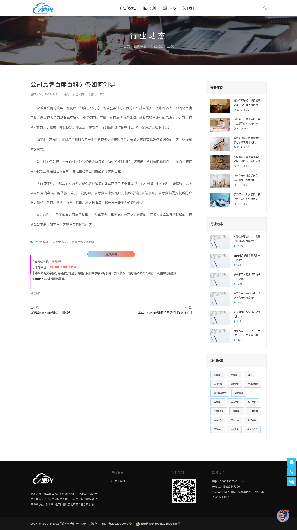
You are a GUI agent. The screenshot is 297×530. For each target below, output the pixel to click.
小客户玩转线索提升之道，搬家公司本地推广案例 (247, 178)
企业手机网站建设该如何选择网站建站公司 (165, 312)
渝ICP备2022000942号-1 (117, 523)
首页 (126, 46)
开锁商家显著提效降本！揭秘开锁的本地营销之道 (247, 159)
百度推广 (218, 402)
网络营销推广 (220, 393)
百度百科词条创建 (83, 242)
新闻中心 (169, 8)
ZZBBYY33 (40, 278)
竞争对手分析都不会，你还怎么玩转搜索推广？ (247, 295)
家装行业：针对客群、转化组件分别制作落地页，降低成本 (247, 197)
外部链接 (252, 420)
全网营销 (235, 402)
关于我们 (189, 8)
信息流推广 (252, 429)
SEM (250, 375)
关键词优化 (219, 411)
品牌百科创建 (61, 242)
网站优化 (235, 384)
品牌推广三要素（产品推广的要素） (247, 276)
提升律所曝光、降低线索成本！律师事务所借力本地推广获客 (247, 103)
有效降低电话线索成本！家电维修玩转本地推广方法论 (247, 141)
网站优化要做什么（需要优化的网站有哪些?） (247, 239)
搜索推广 (237, 411)
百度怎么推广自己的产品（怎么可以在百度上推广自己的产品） (247, 334)
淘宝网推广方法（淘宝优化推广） (247, 314)
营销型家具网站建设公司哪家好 (50, 312)
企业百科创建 (42, 242)
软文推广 (218, 375)
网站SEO (218, 429)
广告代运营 (128, 8)
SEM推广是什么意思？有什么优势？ (247, 258)
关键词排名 (253, 384)
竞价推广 (235, 375)
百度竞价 (218, 384)
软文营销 (252, 402)
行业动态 (157, 46)
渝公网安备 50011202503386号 (160, 523)
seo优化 (234, 429)
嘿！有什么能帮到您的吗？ (260, 515)
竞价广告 (218, 420)
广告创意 (254, 411)
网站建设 (239, 393)
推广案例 (149, 8)
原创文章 (235, 420)
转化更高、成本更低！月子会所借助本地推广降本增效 (247, 122)
